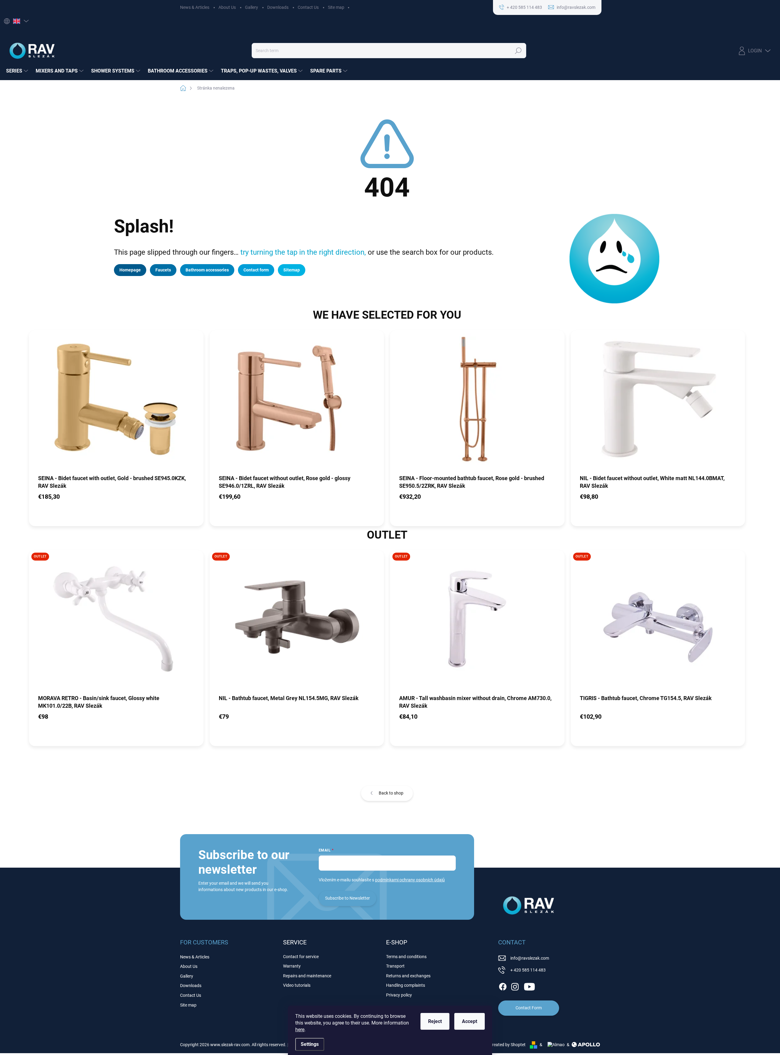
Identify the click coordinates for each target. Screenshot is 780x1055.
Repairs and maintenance (307, 975)
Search (518, 50)
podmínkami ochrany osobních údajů (410, 879)
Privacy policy (399, 995)
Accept (469, 1021)
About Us (227, 7)
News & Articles (194, 7)
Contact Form (529, 1007)
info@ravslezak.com (529, 958)
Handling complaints (405, 985)
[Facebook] (502, 985)
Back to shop (391, 793)
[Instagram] (514, 985)
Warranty (292, 966)
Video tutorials (296, 985)
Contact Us (308, 7)
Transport (395, 966)
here (299, 1029)
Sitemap (291, 269)
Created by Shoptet (507, 1044)
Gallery (251, 7)
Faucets (163, 269)
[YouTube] (529, 985)
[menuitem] (18, 71)
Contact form (256, 269)
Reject (435, 1021)
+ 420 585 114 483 (528, 970)
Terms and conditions (406, 956)
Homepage (130, 269)
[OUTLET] (116, 621)
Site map (336, 7)
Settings (310, 1044)
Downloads (278, 7)
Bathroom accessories (207, 269)
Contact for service (301, 956)
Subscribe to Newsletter (347, 898)
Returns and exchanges (408, 975)
